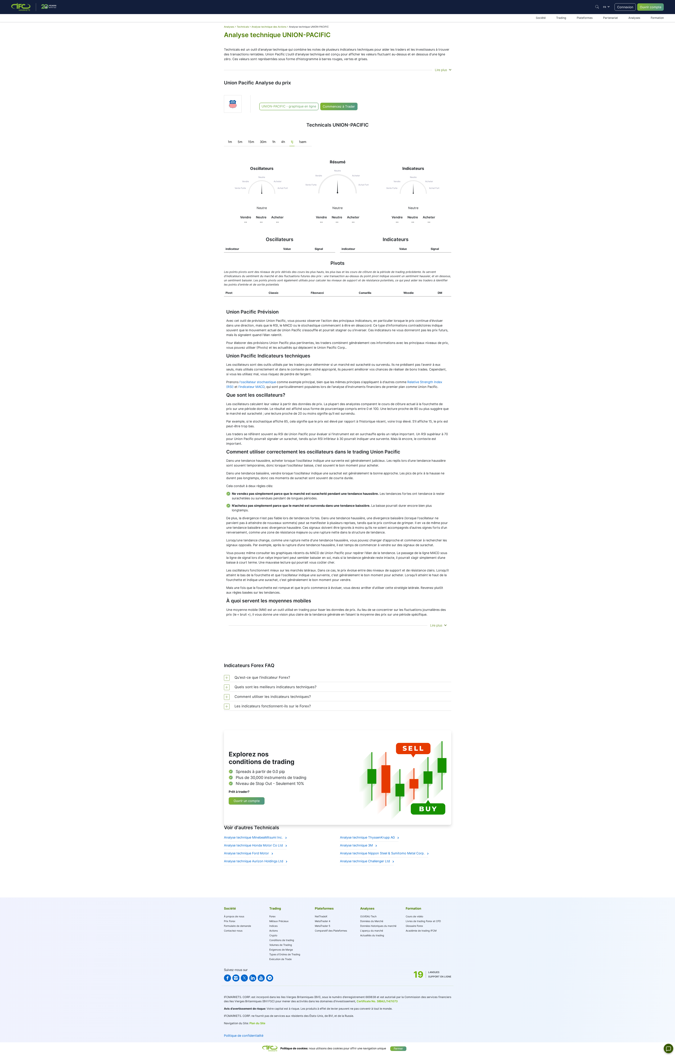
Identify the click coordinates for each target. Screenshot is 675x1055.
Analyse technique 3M (357, 845)
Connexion (625, 7)
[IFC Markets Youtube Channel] (261, 978)
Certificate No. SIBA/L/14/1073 (377, 1001)
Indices (273, 925)
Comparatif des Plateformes (331, 930)
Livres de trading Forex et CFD (423, 921)
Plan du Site (257, 1023)
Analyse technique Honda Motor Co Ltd (254, 845)
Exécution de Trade (280, 959)
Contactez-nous (233, 930)
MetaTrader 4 (322, 921)
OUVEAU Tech (368, 916)
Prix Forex (229, 921)
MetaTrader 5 (322, 925)
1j (292, 142)
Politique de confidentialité (243, 1035)
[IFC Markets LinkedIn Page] (252, 978)
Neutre (262, 208)
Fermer (398, 1048)
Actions (273, 930)
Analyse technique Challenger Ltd (365, 861)
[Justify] (597, 7)
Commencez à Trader (339, 106)
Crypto (273, 935)
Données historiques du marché (378, 925)
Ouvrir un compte (247, 801)
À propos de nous (234, 916)
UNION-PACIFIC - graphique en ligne (289, 106)
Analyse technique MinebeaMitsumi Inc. (254, 837)
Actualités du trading (372, 935)
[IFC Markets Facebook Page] (227, 978)
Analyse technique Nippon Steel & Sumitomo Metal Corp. (382, 853)
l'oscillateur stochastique (257, 382)
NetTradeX (321, 916)
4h (283, 142)
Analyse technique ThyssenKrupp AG (368, 837)
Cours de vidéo (414, 916)
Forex (272, 916)
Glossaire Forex (414, 925)
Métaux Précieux (279, 921)
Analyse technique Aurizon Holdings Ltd (254, 861)
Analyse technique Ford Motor (247, 853)
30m (263, 142)
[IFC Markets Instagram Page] (235, 978)
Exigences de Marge (281, 949)
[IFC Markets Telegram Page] (269, 978)
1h (273, 142)
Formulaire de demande (237, 925)
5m (240, 142)
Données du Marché (371, 921)
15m (251, 142)
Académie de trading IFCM (421, 930)
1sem (302, 142)
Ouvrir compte (650, 7)
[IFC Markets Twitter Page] (244, 978)
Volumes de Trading (280, 944)
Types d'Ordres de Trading (284, 954)
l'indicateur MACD (251, 387)
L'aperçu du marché (371, 930)
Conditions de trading (281, 940)
